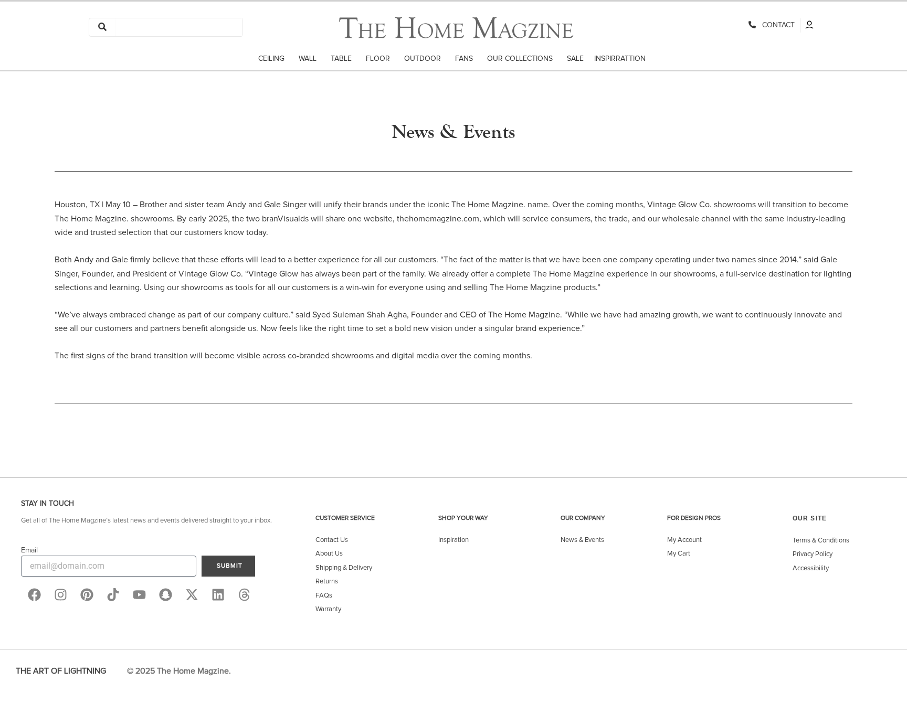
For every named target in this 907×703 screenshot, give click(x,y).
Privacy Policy (812, 554)
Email (29, 550)
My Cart (678, 553)
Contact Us (331, 540)
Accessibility (811, 568)
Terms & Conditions (821, 540)
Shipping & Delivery (343, 567)
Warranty (328, 609)
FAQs (323, 595)
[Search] (102, 27)
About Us (329, 553)
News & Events (582, 540)
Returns (326, 581)
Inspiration (453, 540)
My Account (684, 540)
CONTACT (776, 25)
